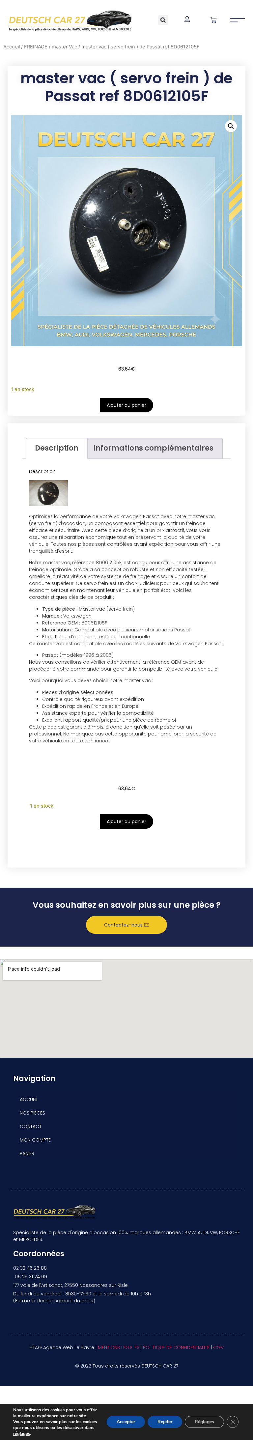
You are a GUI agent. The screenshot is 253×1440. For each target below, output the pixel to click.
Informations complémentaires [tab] (153, 448)
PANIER (27, 1153)
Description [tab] (56, 448)
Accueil (11, 47)
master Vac (64, 47)
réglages (21, 1434)
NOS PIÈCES (32, 1113)
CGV (218, 1347)
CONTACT (31, 1126)
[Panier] (213, 20)
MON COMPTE (35, 1140)
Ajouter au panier (126, 405)
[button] (163, 20)
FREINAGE (35, 47)
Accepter (126, 1422)
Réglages (204, 1422)
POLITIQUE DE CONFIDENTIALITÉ (176, 1347)
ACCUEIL (29, 1099)
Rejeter (164, 1422)
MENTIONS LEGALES (118, 1347)
